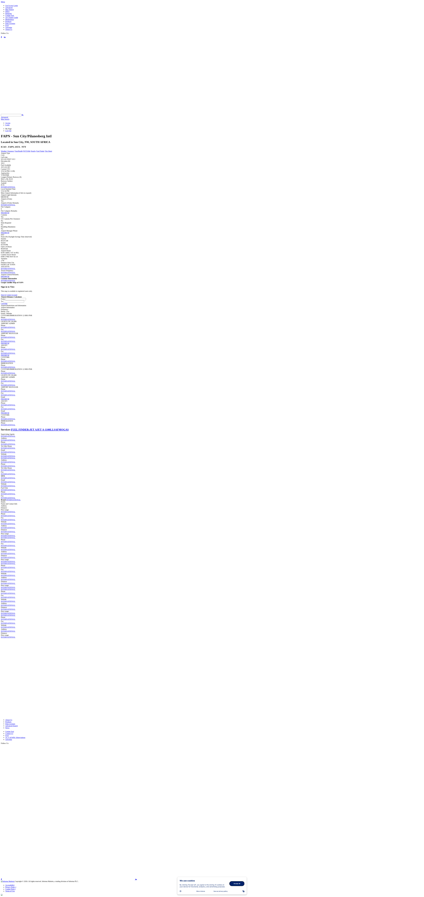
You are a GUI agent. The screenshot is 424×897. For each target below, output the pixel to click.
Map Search (9, 10)
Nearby (33, 151)
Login (16, 6)
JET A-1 (41, 429)
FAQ (7, 25)
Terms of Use (10, 891)
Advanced (8, 8)
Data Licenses (10, 23)
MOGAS (64, 429)
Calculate (4, 303)
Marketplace (9, 19)
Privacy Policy (10, 887)
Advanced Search (11, 726)
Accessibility (10, 885)
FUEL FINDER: (20, 429)
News (7, 728)
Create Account (11, 295)
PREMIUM (5, 213)
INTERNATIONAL (8, 187)
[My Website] (212, 113)
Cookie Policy (10, 889)
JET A (33, 429)
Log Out (8, 131)
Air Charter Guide (11, 17)
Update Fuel (9, 15)
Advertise (8, 27)
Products (8, 21)
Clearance (10, 151)
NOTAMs (26, 151)
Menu (3, 2)
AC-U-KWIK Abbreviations (15, 737)
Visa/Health (18, 151)
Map (5, 119)
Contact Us (9, 733)
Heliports (8, 13)
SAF (56, 429)
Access (7, 123)
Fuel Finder (40, 151)
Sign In (3, 295)
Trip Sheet (48, 151)
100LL (50, 429)
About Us (8, 29)
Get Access (9, 6)
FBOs (7, 11)
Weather (4, 151)
